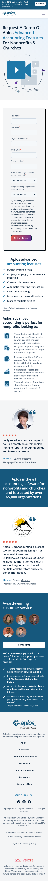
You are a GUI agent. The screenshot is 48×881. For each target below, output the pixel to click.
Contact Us (24, 644)
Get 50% (40, 3)
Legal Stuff (16, 843)
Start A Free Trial (24, 795)
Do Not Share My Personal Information (24, 836)
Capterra (26, 458)
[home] (9, 13)
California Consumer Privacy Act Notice (23, 832)
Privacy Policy (29, 843)
